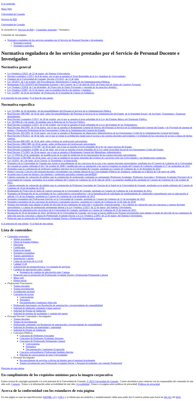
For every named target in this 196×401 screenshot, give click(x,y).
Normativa (25, 299)
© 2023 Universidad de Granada (102, 381)
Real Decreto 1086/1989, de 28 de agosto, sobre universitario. (51, 144)
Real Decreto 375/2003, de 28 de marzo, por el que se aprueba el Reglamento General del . (64, 152)
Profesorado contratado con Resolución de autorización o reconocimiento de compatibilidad (57, 324)
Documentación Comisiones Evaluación (45, 349)
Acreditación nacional (24, 291)
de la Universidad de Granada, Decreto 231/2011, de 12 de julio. (43, 79)
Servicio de (26, 29)
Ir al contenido (8, 3)
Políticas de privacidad (149, 384)
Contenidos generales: (18, 236)
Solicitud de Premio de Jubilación (29, 311)
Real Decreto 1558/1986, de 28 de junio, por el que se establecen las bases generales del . (86, 158)
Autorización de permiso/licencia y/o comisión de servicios (41, 266)
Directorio (18, 244)
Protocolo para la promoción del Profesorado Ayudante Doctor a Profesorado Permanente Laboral (60, 275)
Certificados (19, 247)
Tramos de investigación (25, 322)
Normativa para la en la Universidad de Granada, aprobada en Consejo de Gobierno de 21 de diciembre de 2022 (83, 169)
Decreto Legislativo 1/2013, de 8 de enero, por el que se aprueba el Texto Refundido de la (66, 76)
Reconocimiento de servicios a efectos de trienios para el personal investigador (57, 360)
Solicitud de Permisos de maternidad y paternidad (37, 327)
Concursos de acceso (23, 294)
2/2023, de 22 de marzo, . (38, 73)
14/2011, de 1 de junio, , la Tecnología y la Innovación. (42, 160)
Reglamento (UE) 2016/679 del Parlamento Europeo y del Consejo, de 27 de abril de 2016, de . (74, 84)
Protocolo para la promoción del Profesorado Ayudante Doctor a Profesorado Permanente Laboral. (54, 218)
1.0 (49, 397)
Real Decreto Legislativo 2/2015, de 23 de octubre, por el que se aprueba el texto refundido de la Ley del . (72, 124)
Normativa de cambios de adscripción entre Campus (45, 272)
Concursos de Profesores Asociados (37, 335)
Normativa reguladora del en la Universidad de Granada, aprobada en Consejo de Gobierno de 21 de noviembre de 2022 (76, 199)
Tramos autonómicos (23, 255)
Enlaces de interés (22, 250)
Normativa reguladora (24, 253)
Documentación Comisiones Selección (38, 302)
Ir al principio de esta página (14, 98)
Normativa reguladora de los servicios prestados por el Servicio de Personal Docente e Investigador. (55, 40)
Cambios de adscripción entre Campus (32, 269)
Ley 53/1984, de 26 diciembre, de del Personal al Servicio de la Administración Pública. (59, 111)
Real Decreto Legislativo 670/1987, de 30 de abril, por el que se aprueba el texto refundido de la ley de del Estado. (69, 146)
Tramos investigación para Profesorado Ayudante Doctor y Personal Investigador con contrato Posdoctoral (71, 363)
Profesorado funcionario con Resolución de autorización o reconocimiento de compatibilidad (58, 305)
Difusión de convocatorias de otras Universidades (43, 355)
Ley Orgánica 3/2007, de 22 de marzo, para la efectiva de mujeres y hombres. (49, 90)
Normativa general (22, 43)
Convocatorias (27, 297)
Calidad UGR (20, 264)
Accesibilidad (82, 384)
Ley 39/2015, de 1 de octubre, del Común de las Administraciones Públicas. (58, 81)
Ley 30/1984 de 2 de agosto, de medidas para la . (46, 122)
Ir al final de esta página (41, 98)
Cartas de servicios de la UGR (28, 261)
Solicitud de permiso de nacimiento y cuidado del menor (40, 313)
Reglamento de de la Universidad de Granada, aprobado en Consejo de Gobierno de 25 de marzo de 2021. (72, 210)
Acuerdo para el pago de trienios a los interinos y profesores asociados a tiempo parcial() (52, 174)
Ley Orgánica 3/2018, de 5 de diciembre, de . (62, 87)
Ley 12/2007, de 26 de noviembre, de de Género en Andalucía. (50, 92)
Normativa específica (23, 45)
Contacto (15, 384)
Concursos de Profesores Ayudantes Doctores (42, 338)
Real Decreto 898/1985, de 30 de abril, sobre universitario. (47, 141)
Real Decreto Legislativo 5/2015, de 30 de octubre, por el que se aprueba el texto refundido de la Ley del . (77, 119)
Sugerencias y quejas (23, 258)
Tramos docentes (21, 286)
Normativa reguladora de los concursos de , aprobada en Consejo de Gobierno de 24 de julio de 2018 (71, 202)
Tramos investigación (23, 288)
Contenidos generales (46, 29)
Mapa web (18, 277)
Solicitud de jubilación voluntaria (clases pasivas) (37, 308)
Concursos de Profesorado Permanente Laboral (42, 341)
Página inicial (19, 280)
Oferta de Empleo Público (26, 242)
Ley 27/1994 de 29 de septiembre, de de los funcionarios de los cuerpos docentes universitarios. (72, 155)
